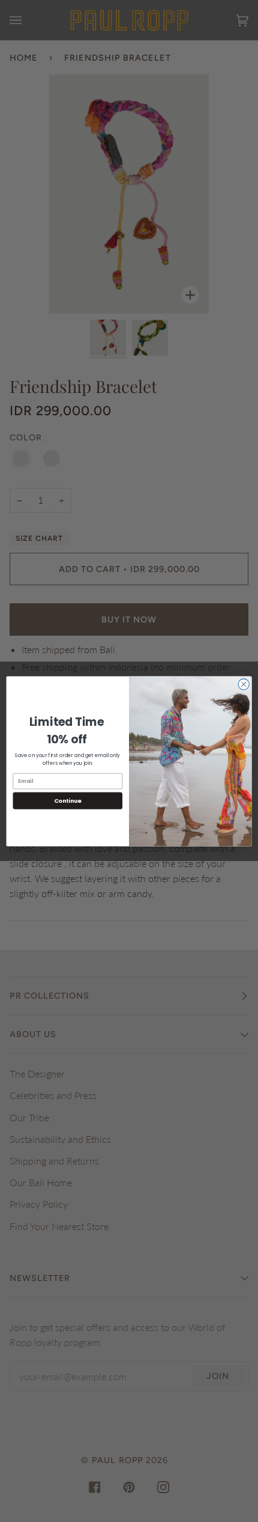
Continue (68, 800)
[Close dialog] (243, 683)
